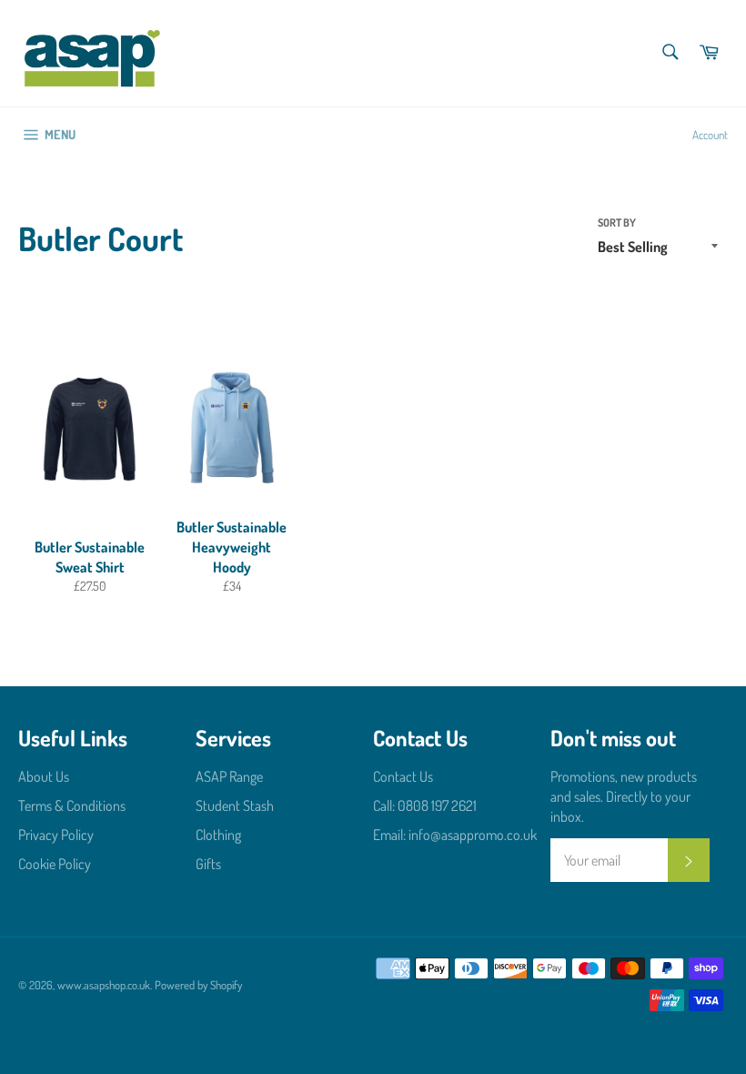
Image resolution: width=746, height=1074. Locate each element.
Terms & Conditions (72, 805)
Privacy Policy (56, 835)
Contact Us (403, 776)
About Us (43, 776)
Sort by (617, 222)
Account (710, 134)
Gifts (208, 864)
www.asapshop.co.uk (103, 985)
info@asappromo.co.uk (472, 835)
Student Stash (235, 805)
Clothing (218, 835)
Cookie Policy (54, 864)
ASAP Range (229, 776)
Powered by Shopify (198, 985)
